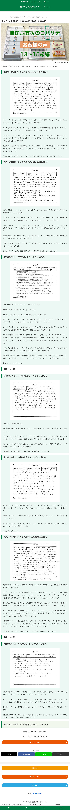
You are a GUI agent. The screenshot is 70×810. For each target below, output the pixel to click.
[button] (61, 754)
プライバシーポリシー (35, 804)
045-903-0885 (37, 793)
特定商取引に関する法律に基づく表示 (12, 804)
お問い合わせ (35, 785)
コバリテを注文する (35, 742)
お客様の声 (35, 768)
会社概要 (57, 804)
